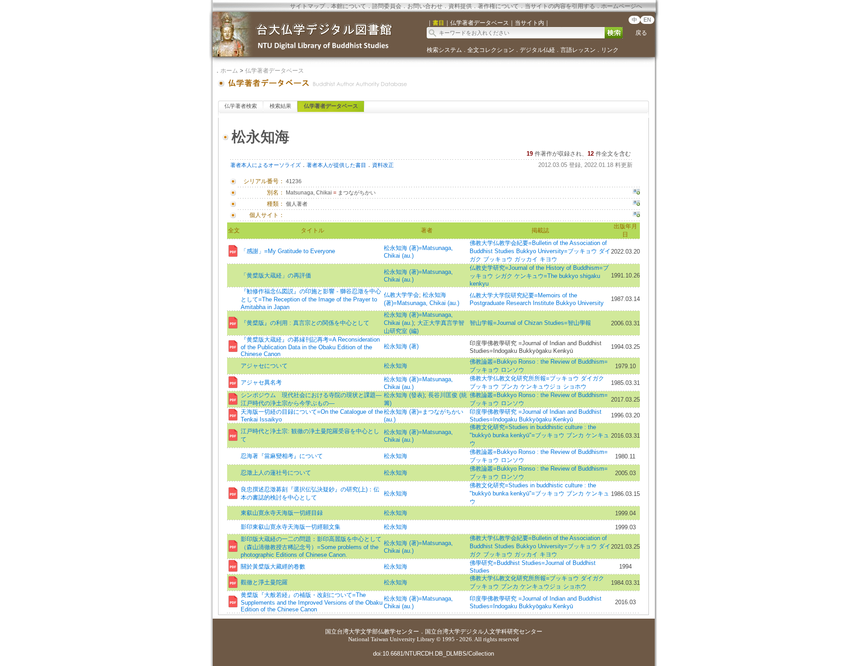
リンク (610, 49)
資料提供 (460, 6)
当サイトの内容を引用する (560, 6)
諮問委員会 (386, 6)
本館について (348, 6)
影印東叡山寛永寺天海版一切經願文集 (290, 526)
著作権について (498, 6)
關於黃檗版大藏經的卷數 (273, 566)
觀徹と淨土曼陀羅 (264, 582)
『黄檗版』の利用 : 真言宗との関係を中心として (305, 322)
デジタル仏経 (537, 49)
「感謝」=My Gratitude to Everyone (288, 251)
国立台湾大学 (342, 631)
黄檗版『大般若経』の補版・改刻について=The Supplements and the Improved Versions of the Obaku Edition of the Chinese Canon (311, 602)
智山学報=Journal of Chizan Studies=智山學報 (530, 322)
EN (647, 20)
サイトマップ (307, 6)
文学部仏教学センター (389, 631)
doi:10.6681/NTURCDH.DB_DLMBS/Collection (433, 653)
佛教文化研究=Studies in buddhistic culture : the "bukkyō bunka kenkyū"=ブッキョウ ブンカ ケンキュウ (539, 435)
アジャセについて (264, 365)
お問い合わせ (425, 6)
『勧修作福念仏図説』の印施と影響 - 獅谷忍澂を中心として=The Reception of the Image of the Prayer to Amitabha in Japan (311, 299)
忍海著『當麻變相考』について (282, 456)
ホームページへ (621, 6)
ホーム (229, 70)
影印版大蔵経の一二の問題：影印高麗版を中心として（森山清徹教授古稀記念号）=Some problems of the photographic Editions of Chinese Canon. (311, 547)
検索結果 (280, 106)
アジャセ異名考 (261, 382)
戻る (641, 32)
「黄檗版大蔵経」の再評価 (276, 275)
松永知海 (395, 365)
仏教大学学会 (401, 294)
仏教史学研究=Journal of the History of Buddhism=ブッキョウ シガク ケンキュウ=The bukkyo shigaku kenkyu (539, 275)
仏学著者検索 (240, 106)
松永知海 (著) (401, 346)
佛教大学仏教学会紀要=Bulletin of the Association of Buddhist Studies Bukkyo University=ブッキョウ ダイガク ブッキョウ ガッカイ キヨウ (540, 251)
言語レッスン (578, 49)
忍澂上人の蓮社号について (276, 472)
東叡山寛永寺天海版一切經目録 (282, 512)
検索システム (444, 49)
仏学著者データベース (274, 70)
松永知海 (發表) (404, 395)
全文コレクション (490, 49)
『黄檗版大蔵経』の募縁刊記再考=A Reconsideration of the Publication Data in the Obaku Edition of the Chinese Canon (310, 346)
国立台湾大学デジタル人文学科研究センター (483, 631)
